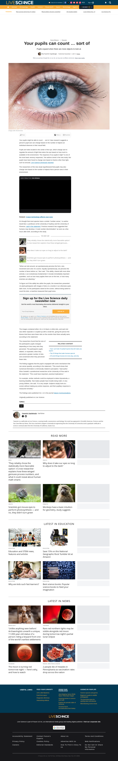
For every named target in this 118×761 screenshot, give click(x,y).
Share (23, 135)
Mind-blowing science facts (88, 703)
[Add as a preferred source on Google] (59, 728)
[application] (45, 194)
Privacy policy (18, 741)
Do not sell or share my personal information (94, 747)
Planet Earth (49, 7)
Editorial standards (45, 745)
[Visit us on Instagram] (71, 3)
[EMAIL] (26, 416)
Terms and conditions (94, 736)
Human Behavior (54, 40)
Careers (15, 745)
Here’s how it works (80, 58)
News (78, 54)
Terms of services (41, 316)
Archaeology (24, 7)
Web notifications (92, 741)
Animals (14, 7)
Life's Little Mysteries (43, 693)
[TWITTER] (23, 416)
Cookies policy (43, 741)
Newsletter (67, 135)
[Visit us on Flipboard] (77, 3)
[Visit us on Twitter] (68, 3)
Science (40, 7)
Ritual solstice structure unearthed (51, 11)
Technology (66, 7)
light (21, 406)
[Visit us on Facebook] (65, 3)
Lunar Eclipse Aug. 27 (89, 11)
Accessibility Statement (22, 736)
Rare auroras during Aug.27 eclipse (25, 11)
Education (64, 40)
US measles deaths (72, 11)
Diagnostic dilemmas (43, 698)
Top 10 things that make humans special (62, 353)
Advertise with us (68, 741)
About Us (65, 736)
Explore (75, 7)
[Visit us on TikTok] (80, 3)
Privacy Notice (24, 317)
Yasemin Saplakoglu (50, 54)
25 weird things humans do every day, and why (64, 356)
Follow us (58, 135)
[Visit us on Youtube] (74, 3)
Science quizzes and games (89, 693)
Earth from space (42, 695)
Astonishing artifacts (43, 700)
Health (33, 7)
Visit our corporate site (91, 722)
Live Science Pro (106, 11)
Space (58, 7)
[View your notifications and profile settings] (105, 2)
